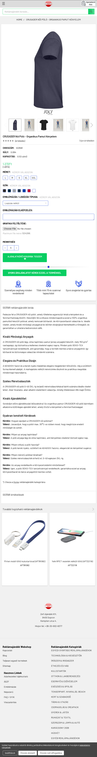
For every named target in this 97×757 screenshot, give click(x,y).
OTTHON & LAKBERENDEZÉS (65, 676)
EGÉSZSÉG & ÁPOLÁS (61, 686)
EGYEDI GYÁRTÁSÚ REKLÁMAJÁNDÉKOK (71, 650)
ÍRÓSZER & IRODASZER (62, 660)
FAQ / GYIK (9, 697)
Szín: (16, 185)
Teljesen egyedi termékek (15, 660)
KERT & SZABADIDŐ (61, 696)
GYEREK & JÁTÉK (60, 712)
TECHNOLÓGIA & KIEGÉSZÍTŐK (66, 655)
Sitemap (7, 665)
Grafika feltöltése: (15, 223)
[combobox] (48, 11)
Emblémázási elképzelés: (18, 210)
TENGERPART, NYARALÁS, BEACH (68, 691)
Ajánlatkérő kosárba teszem (25, 256)
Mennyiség (9, 241)
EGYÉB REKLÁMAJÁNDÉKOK (65, 738)
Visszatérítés (10, 702)
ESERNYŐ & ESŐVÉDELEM (64, 681)
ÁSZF (6, 681)
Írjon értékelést (86, 140)
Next (91, 125)
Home (16, 482)
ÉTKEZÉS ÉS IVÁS (60, 665)
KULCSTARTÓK (58, 671)
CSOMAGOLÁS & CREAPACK (65, 707)
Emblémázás (10, 686)
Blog (5, 655)
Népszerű (8, 691)
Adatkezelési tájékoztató (16, 676)
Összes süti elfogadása (51, 753)
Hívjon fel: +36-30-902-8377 (48, 626)
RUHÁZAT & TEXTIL (61, 717)
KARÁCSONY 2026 (60, 727)
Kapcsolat (7, 650)
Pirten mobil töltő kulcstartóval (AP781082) (24, 561)
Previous (5, 125)
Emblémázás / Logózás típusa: (31, 197)
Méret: (18, 172)
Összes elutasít (27, 753)
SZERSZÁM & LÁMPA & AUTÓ (65, 722)
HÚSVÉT (55, 733)
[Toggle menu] (3, 3)
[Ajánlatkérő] (89, 3)
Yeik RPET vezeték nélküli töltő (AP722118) (72, 561)
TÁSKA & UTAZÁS (59, 702)
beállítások (10, 753)
